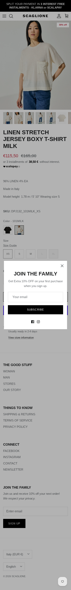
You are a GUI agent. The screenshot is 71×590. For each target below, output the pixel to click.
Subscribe (35, 309)
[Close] (62, 265)
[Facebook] (32, 321)
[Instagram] (38, 321)
